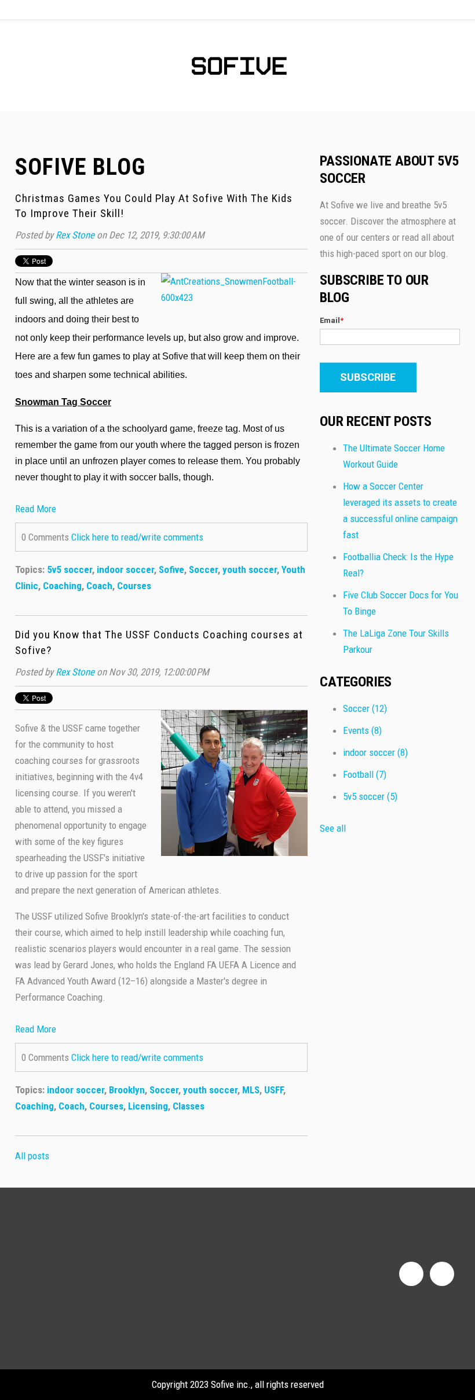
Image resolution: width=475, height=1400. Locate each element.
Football (364, 774)
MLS (251, 1090)
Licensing (148, 1106)
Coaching (62, 585)
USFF (273, 1090)
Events (362, 730)
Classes (188, 1106)
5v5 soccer (69, 569)
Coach (99, 585)
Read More (35, 509)
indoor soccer (125, 569)
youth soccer (249, 569)
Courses (134, 585)
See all (333, 828)
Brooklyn (127, 1090)
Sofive (171, 569)
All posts (32, 1156)
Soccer (203, 569)
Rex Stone (75, 235)
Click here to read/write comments (137, 537)
